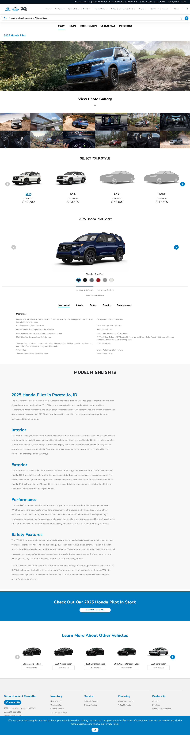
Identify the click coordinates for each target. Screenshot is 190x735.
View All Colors (85, 290)
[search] (187, 9)
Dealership (158, 696)
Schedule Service (91, 701)
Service (88, 696)
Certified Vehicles (57, 709)
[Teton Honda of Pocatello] (15, 8)
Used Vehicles (56, 705)
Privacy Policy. (112, 723)
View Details (31, 668)
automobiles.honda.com (161, 709)
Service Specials (90, 705)
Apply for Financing (126, 701)
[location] (140, 2)
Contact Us (14, 702)
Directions (156, 705)
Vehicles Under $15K (58, 712)
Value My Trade (124, 705)
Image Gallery (107, 290)
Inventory (56, 696)
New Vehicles (55, 701)
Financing (124, 696)
